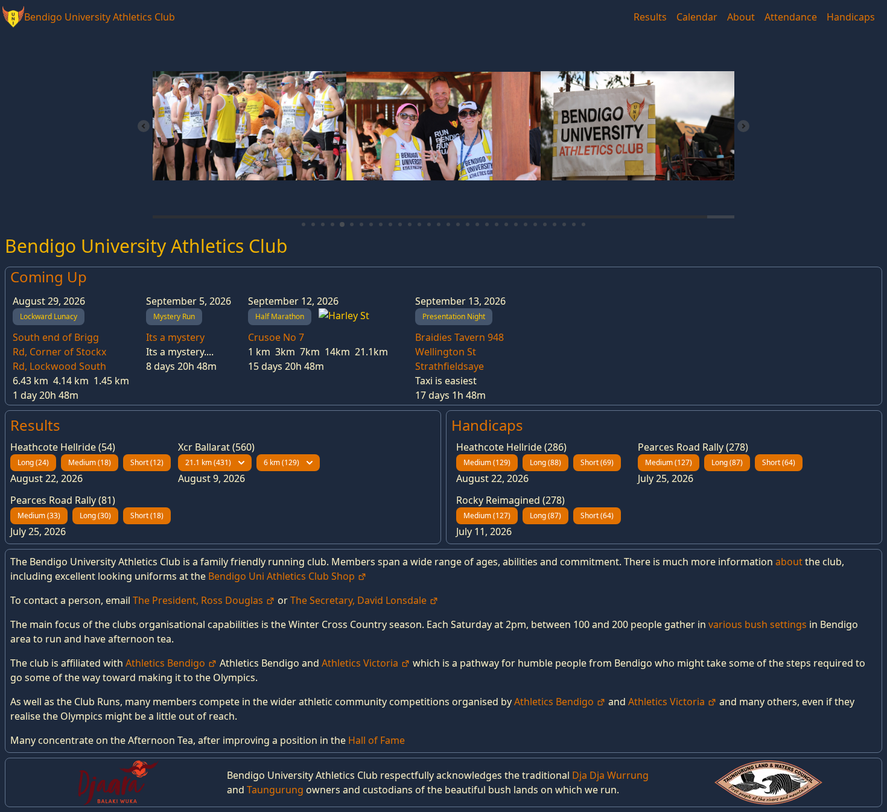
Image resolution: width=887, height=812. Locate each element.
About (741, 17)
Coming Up (48, 277)
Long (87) (727, 462)
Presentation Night (453, 316)
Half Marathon (279, 316)
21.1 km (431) (208, 462)
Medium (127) (668, 462)
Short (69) (597, 462)
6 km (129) (281, 462)
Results (650, 17)
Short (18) (147, 515)
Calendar (696, 17)
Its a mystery (175, 337)
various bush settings (757, 624)
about (789, 561)
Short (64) (778, 462)
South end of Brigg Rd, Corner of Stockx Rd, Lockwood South (59, 352)
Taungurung (275, 789)
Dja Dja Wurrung (610, 775)
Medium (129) (486, 462)
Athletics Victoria (361, 663)
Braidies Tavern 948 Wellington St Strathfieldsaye (459, 352)
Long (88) (545, 462)
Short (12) (147, 462)
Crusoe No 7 (276, 337)
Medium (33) (38, 515)
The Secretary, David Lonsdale (359, 600)
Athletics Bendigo (167, 663)
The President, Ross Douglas (199, 600)
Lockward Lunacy (48, 316)
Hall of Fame (376, 740)
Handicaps (851, 17)
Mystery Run (174, 316)
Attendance (791, 17)
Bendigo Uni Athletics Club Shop (282, 576)
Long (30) (95, 515)
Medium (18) (89, 462)
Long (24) (33, 462)
